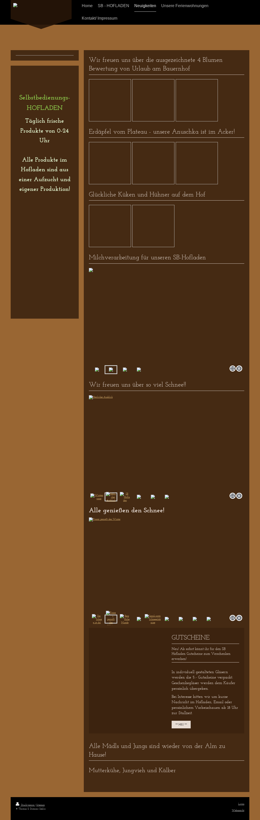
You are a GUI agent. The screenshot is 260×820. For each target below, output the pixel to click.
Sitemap (40, 805)
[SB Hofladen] (125, 497)
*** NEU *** (181, 724)
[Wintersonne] (97, 496)
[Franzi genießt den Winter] (111, 619)
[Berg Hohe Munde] (166, 565)
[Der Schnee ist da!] (97, 619)
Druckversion (27, 805)
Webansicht (238, 810)
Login (241, 803)
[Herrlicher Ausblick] (111, 497)
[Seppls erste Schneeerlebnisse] (153, 619)
